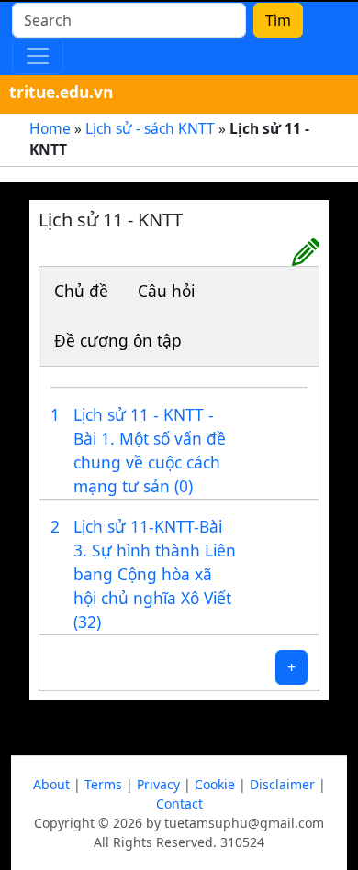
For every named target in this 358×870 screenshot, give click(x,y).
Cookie (215, 784)
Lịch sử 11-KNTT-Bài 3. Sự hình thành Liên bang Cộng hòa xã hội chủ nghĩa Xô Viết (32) (154, 574)
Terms (103, 784)
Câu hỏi (166, 291)
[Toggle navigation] (37, 56)
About (51, 784)
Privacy (158, 784)
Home (50, 128)
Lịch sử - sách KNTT (150, 128)
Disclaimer (282, 784)
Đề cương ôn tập (118, 340)
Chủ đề (81, 291)
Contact (179, 803)
